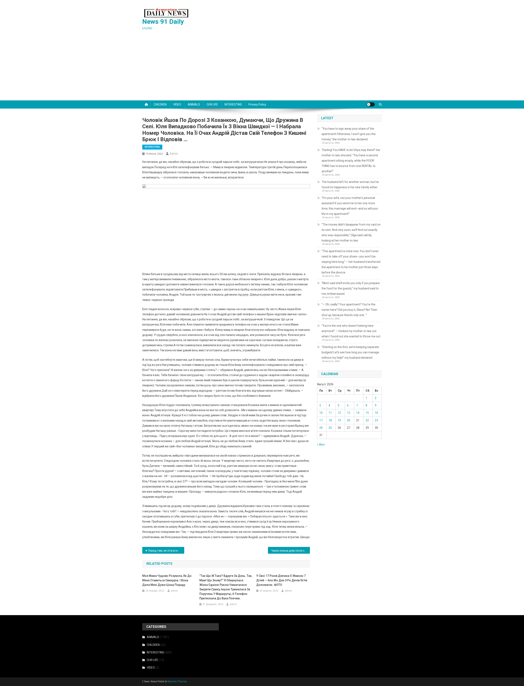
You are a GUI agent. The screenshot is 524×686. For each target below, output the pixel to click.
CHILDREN (160, 104)
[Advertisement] (262, 69)
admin (173, 153)
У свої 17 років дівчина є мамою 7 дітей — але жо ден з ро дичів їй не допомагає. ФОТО (281, 580)
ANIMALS (194, 104)
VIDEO (177, 104)
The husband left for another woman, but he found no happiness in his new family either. (350, 184)
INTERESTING (233, 104)
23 (376, 420)
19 (339, 420)
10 (321, 412)
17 (321, 420)
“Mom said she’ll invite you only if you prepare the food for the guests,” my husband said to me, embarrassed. (351, 288)
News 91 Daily (163, 21)
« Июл (321, 444)
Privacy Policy (257, 104)
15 (367, 412)
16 (376, 412)
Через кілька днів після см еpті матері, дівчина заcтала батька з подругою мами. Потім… (290, 550)
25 (330, 427)
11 (330, 412)
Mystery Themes (177, 681)
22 (367, 420)
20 (348, 420)
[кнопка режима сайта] (371, 104)
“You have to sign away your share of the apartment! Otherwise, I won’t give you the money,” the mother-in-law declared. (349, 134)
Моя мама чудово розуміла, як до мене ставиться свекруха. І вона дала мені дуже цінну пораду (167, 580)
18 (330, 420)
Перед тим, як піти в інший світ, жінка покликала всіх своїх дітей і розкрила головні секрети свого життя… (166, 550)
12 (339, 412)
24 (321, 427)
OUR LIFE (212, 104)
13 (348, 412)
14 (357, 412)
